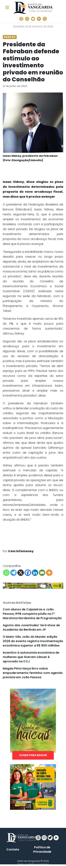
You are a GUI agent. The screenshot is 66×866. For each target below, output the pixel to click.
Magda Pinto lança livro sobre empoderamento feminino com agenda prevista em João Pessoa (33, 672)
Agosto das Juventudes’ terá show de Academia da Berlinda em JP (31, 627)
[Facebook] (28, 572)
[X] (20, 572)
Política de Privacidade (42, 849)
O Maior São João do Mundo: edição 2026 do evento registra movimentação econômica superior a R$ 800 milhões (33, 641)
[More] (49, 572)
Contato (12, 849)
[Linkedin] (35, 572)
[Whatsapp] (6, 572)
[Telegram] (13, 572)
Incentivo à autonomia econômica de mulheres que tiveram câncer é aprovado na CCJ (31, 657)
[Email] (42, 572)
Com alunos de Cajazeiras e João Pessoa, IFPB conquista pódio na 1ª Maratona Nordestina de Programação (32, 613)
